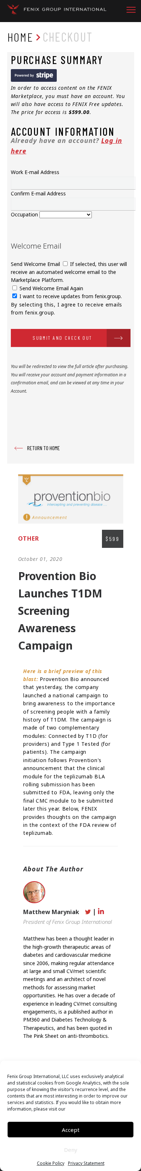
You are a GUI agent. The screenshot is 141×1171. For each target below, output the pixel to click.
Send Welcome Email (36, 264)
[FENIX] (57, 11)
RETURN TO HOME (43, 447)
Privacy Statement (86, 1163)
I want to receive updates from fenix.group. (70, 296)
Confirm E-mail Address (38, 193)
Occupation (25, 214)
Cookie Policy (50, 1163)
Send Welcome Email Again (50, 288)
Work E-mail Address (35, 172)
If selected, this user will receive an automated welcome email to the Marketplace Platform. (69, 272)
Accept (71, 1129)
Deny (70, 1149)
